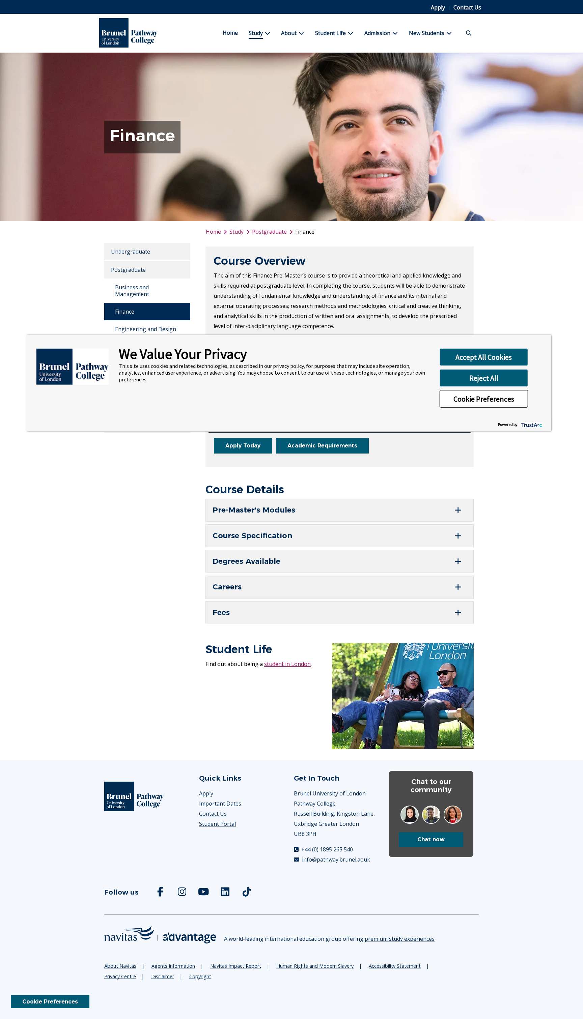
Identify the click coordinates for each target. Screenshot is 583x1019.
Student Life (330, 33)
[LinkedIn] (226, 893)
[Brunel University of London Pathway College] (141, 33)
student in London (287, 664)
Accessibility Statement (395, 966)
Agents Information (173, 966)
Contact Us (467, 7)
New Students (426, 33)
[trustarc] (531, 424)
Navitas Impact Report (235, 966)
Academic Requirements (322, 445)
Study (256, 33)
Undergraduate (130, 251)
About (289, 33)
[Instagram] (182, 893)
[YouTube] (204, 893)
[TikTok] (247, 893)
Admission (377, 33)
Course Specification (252, 535)
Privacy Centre (120, 976)
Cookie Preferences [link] (50, 1001)
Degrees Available (246, 561)
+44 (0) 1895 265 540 (326, 849)
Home (230, 32)
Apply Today (242, 445)
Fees (221, 612)
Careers (227, 586)
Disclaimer (162, 976)
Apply (438, 7)
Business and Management (132, 291)
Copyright (200, 976)
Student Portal (217, 823)
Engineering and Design (145, 329)
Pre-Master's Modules (254, 510)
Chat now (431, 839)
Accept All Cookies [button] (483, 356)
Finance (124, 311)
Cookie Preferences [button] (483, 398)
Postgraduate (128, 269)
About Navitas (120, 966)
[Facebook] (161, 893)
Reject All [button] (483, 377)
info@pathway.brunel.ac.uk (335, 859)
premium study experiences (400, 938)
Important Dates (220, 803)
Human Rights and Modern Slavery (315, 966)
